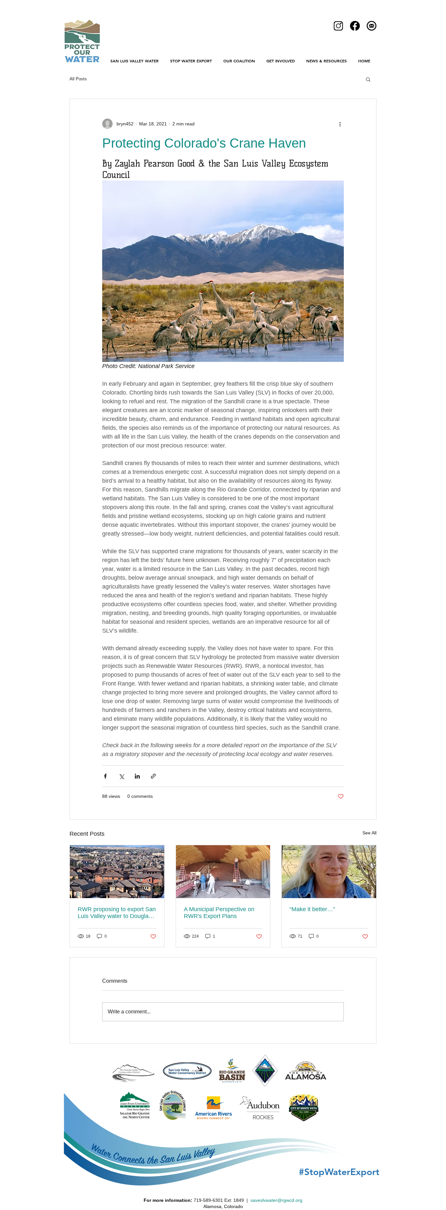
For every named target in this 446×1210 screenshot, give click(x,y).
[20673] (355, 26)
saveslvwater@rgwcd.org (276, 1200)
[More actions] (340, 124)
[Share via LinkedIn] (137, 776)
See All (369, 832)
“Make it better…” (312, 909)
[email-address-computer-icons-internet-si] (371, 26)
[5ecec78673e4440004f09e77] (338, 26)
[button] (135, 60)
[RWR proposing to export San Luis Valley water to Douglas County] (117, 871)
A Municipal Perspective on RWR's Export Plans (219, 912)
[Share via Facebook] (105, 776)
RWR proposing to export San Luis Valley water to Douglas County (117, 913)
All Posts (78, 78)
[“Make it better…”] (329, 871)
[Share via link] (153, 776)
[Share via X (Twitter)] (121, 776)
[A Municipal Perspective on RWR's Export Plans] (223, 871)
